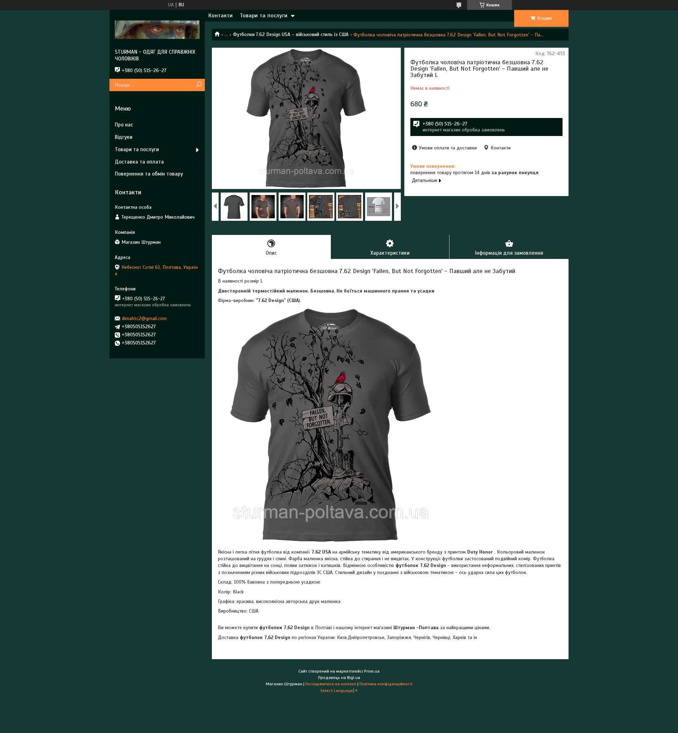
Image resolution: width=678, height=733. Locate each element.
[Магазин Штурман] (157, 29)
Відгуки (123, 137)
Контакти (220, 15)
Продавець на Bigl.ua (339, 677)
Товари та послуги (263, 15)
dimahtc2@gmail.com (144, 318)
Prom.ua (372, 671)
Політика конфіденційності (385, 683)
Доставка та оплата (139, 162)
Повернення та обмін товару (149, 174)
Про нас (124, 125)
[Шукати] (198, 85)
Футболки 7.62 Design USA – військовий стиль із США (291, 34)
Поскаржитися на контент (330, 683)
